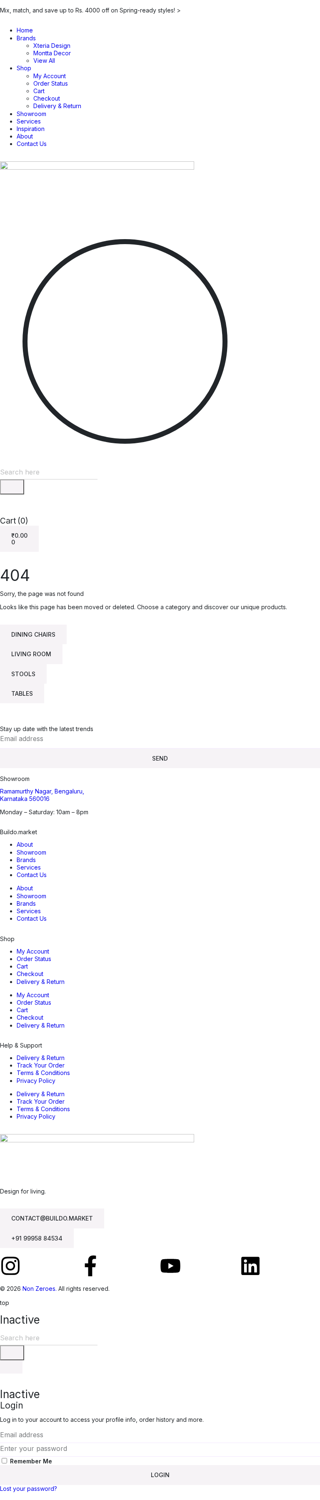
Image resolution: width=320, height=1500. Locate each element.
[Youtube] (170, 1265)
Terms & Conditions (43, 1072)
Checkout (46, 98)
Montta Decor (52, 53)
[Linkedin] (250, 1265)
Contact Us (32, 143)
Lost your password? (28, 1488)
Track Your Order (41, 1065)
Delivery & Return (57, 105)
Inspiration (31, 128)
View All (44, 60)
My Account (49, 75)
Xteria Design (51, 45)
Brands (26, 38)
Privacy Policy (36, 1080)
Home (25, 30)
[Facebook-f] (90, 1265)
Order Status (50, 83)
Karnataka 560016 (25, 798)
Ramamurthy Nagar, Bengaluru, (42, 791)
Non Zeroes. (39, 1288)
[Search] (12, 486)
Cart (39, 90)
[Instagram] (10, 1265)
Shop (24, 68)
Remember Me (30, 1461)
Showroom (31, 113)
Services (29, 121)
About (25, 136)
